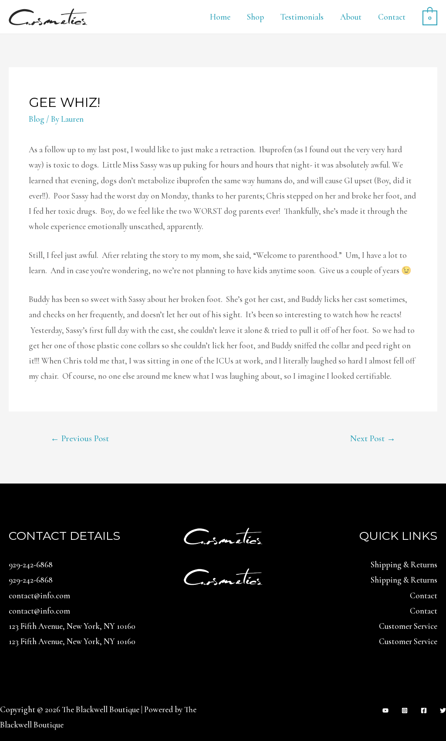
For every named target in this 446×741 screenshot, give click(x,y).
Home (220, 17)
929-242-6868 (31, 564)
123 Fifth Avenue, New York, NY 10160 (72, 626)
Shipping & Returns (404, 564)
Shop (255, 17)
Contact (391, 17)
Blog (36, 119)
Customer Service (408, 626)
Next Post (372, 438)
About (351, 17)
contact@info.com (39, 595)
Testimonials (302, 17)
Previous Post (80, 438)
